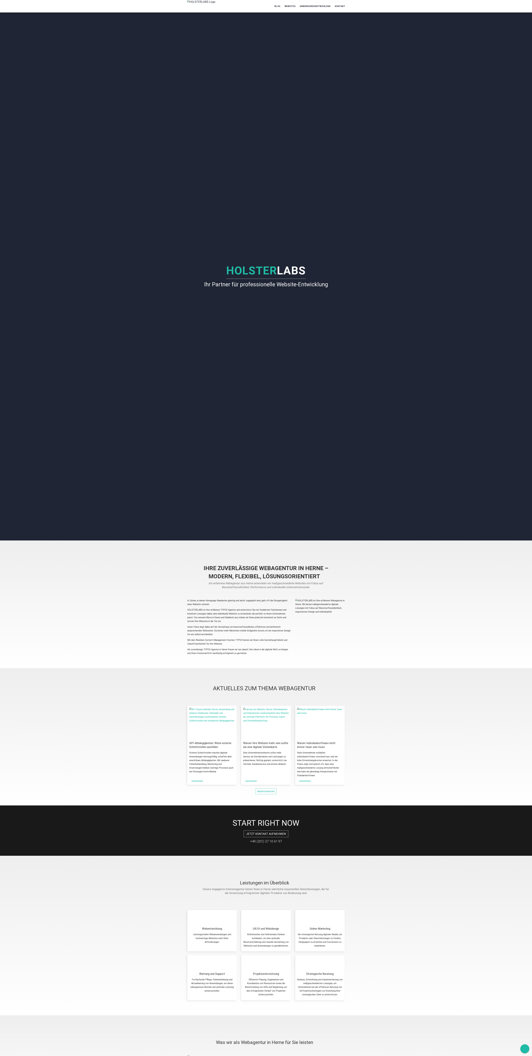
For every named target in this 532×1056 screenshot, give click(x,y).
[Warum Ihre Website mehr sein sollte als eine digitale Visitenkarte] (266, 722)
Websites (290, 6)
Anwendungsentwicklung (315, 6)
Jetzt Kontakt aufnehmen (266, 834)
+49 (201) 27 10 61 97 (266, 841)
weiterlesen (197, 781)
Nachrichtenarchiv (266, 791)
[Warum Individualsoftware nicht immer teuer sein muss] (320, 722)
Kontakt (340, 6)
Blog (277, 6)
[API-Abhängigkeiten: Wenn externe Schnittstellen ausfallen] (212, 722)
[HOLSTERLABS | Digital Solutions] (201, 6)
